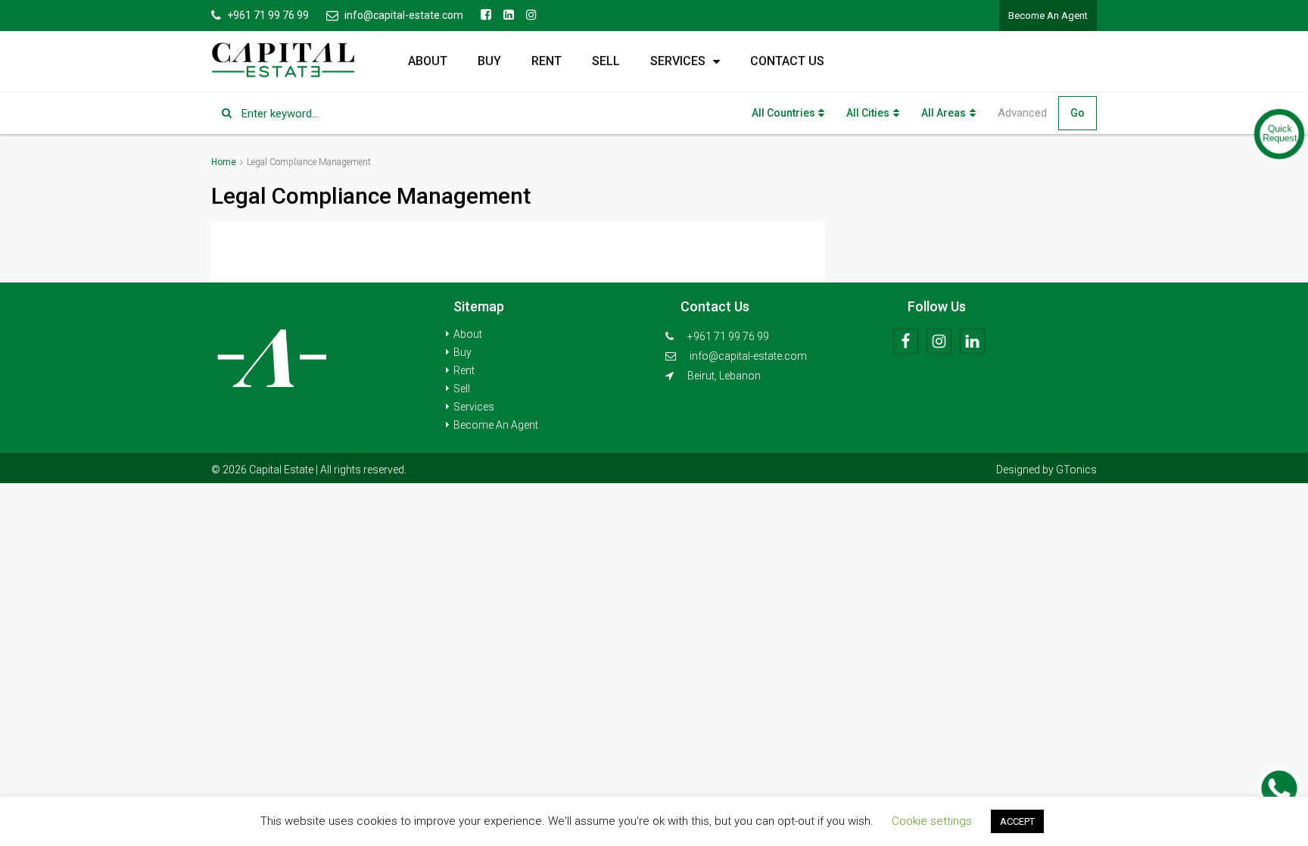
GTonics (1076, 470)
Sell (606, 61)
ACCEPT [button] (1017, 821)
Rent (546, 61)
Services (677, 61)
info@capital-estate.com (748, 356)
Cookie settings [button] (932, 821)
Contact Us (787, 61)
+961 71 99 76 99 (727, 336)
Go (1077, 113)
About (427, 61)
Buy (489, 61)
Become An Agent (1048, 15)
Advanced (1022, 113)
